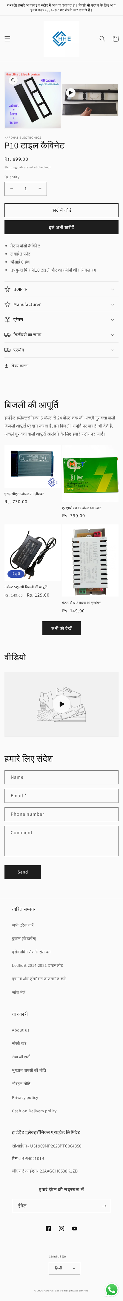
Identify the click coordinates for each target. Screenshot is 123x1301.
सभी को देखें (61, 628)
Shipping (10, 167)
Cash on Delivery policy (34, 1110)
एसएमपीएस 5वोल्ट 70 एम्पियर (24, 494)
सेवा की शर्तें (21, 1057)
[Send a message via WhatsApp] (112, 1290)
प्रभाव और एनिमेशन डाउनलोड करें (39, 978)
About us (21, 1030)
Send (23, 872)
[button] (7, 38)
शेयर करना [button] (19, 365)
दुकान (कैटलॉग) (24, 938)
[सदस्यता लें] (104, 1206)
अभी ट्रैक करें (22, 925)
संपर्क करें (19, 1043)
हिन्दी (58, 1268)
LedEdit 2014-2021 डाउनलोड (37, 965)
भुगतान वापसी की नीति (29, 1070)
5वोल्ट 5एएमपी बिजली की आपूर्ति (26, 587)
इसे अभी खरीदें (61, 227)
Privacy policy (25, 1097)
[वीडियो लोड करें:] (61, 704)
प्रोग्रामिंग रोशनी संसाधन (31, 952)
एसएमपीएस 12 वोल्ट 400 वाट (82, 508)
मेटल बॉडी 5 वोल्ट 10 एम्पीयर (81, 602)
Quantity (11, 176)
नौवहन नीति (21, 1083)
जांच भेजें (19, 992)
